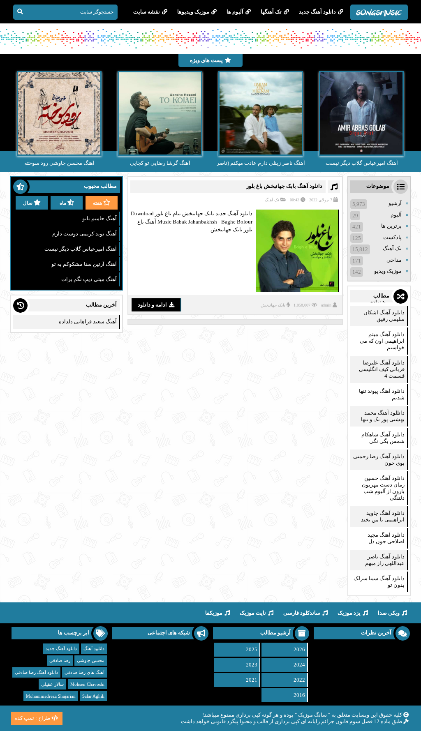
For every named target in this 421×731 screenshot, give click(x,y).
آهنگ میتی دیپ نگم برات (89, 279)
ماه (63, 203)
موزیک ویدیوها (193, 12)
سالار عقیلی (52, 684)
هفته (97, 203)
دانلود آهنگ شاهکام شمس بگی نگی (383, 437)
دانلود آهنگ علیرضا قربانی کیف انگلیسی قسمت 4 (382, 369)
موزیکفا (213, 613)
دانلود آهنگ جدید (317, 12)
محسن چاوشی (90, 660)
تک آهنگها (271, 12)
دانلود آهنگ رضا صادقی (36, 672)
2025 (251, 649)
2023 (251, 665)
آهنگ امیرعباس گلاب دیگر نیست (80, 249)
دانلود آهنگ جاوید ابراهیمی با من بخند (383, 516)
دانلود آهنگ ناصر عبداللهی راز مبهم (385, 559)
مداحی (394, 260)
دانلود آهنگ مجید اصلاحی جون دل (386, 538)
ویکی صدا (389, 613)
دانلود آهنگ (93, 648)
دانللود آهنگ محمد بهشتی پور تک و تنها (383, 416)
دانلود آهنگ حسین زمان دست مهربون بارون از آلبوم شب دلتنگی (383, 488)
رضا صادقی (59, 660)
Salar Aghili (93, 696)
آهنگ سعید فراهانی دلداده (88, 321)
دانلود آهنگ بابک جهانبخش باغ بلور (284, 186)
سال (27, 203)
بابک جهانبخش (273, 305)
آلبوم (396, 215)
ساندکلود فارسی (301, 613)
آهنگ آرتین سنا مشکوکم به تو (84, 264)
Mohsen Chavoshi (87, 684)
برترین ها (391, 226)
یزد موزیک (349, 613)
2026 (299, 649)
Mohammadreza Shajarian (51, 696)
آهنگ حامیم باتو (99, 218)
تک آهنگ (272, 200)
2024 (299, 665)
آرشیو (395, 203)
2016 (299, 695)
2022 (299, 680)
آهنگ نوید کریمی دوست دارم (84, 234)
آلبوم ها (235, 12)
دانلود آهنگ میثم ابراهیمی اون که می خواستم (382, 341)
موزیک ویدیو (388, 271)
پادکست (392, 237)
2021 (251, 680)
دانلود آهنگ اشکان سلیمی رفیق (384, 315)
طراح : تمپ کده (32, 718)
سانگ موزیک (312, 715)
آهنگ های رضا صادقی (84, 672)
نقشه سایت (146, 12)
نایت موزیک (253, 613)
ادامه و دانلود (152, 305)
